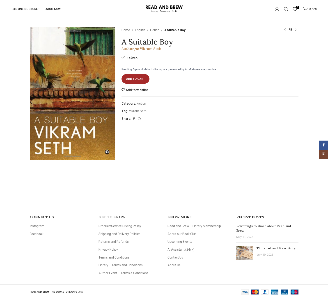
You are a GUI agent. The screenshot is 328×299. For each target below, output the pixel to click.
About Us (174, 265)
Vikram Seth (150, 48)
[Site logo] (164, 9)
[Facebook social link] (134, 119)
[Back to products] (290, 30)
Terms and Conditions (114, 257)
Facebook (37, 234)
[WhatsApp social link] (139, 119)
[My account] (277, 9)
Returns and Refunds (114, 241)
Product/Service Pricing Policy (120, 226)
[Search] (286, 9)
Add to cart (135, 78)
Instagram (37, 226)
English (140, 30)
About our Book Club (182, 234)
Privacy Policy (108, 249)
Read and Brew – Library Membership (194, 226)
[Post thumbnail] (244, 253)
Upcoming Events (179, 241)
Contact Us (175, 257)
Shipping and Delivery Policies (119, 234)
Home (126, 30)
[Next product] (295, 30)
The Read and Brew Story (276, 248)
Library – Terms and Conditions (121, 265)
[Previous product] (285, 30)
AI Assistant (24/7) (180, 249)
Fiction (154, 30)
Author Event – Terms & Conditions (123, 273)
